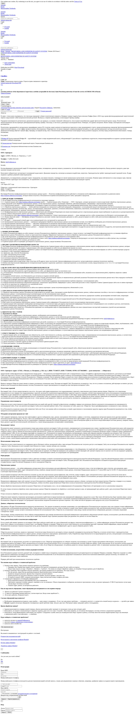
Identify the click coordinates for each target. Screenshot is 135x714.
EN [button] (2, 23)
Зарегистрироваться (13, 699)
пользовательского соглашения (27, 693)
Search (3, 16)
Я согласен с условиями (10, 693)
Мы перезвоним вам (7, 627)
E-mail (3, 686)
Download (21, 67)
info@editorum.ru (11, 162)
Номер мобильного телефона (10, 678)
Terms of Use (78, 1)
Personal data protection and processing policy (21, 108)
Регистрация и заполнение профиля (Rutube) (15, 639)
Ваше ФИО (4, 670)
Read (16, 67)
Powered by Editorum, (46, 108)
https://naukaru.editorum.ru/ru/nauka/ (11, 195)
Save (7, 104)
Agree (3, 3)
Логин (3, 708)
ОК (19, 697)
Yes (2, 661)
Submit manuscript (6, 20)
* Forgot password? (46, 111)
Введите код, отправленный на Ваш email (14, 695)
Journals (3, 5)
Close (2, 104)
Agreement (4, 108)
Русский (7, 26)
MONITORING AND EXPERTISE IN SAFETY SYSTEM (29, 51)
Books (2, 7)
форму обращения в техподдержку (22, 622)
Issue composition (9, 62)
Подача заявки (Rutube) (8, 642)
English (6, 28)
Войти (9, 712)
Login (37, 111)
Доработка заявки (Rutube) (9, 646)
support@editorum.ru (23, 620)
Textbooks (12, 8)
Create (8, 109)
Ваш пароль (4, 688)
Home (2, 51)
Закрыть (3, 699)
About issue (7, 64)
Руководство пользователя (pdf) (10, 636)
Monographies (5, 8)
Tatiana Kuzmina (6, 93)
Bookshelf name (6, 102)
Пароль (3, 710)
